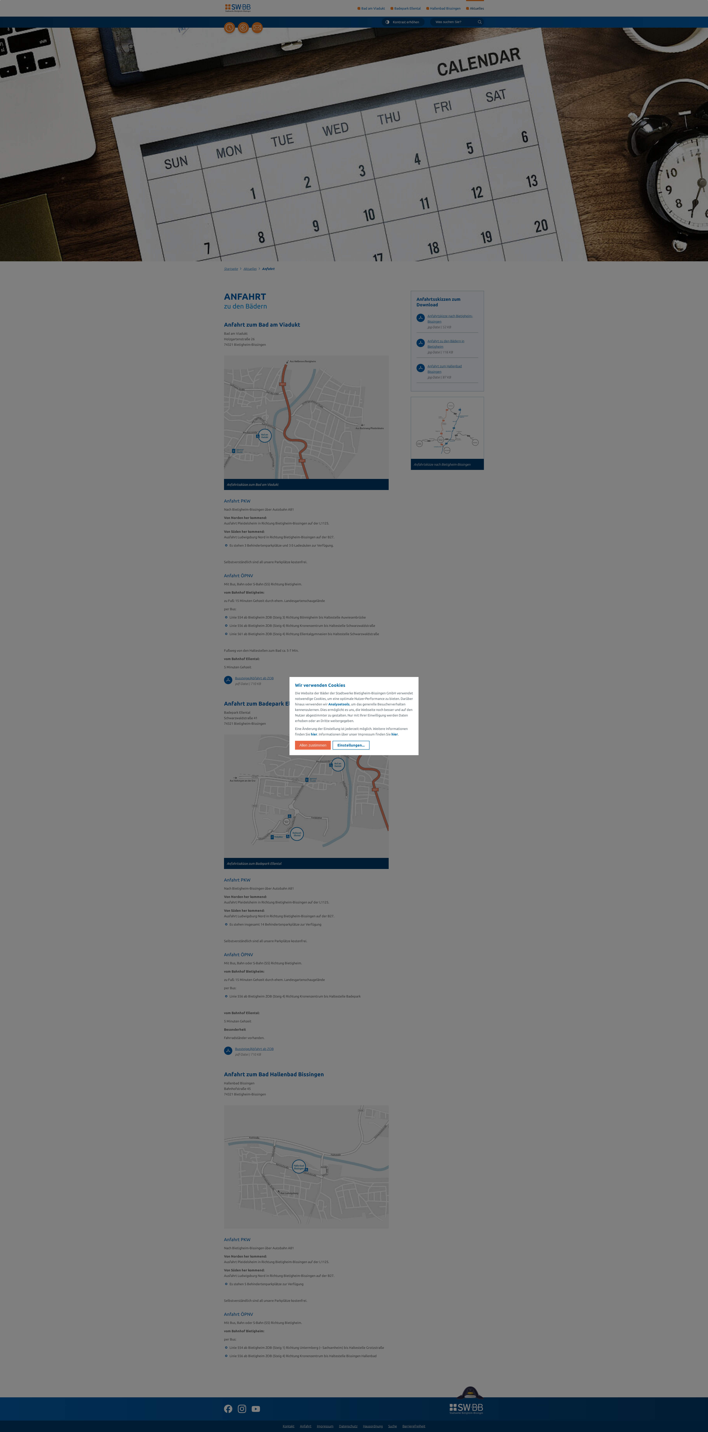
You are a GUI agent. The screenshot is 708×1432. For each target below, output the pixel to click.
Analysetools (339, 704)
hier (314, 734)
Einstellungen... (351, 745)
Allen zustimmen (312, 745)
